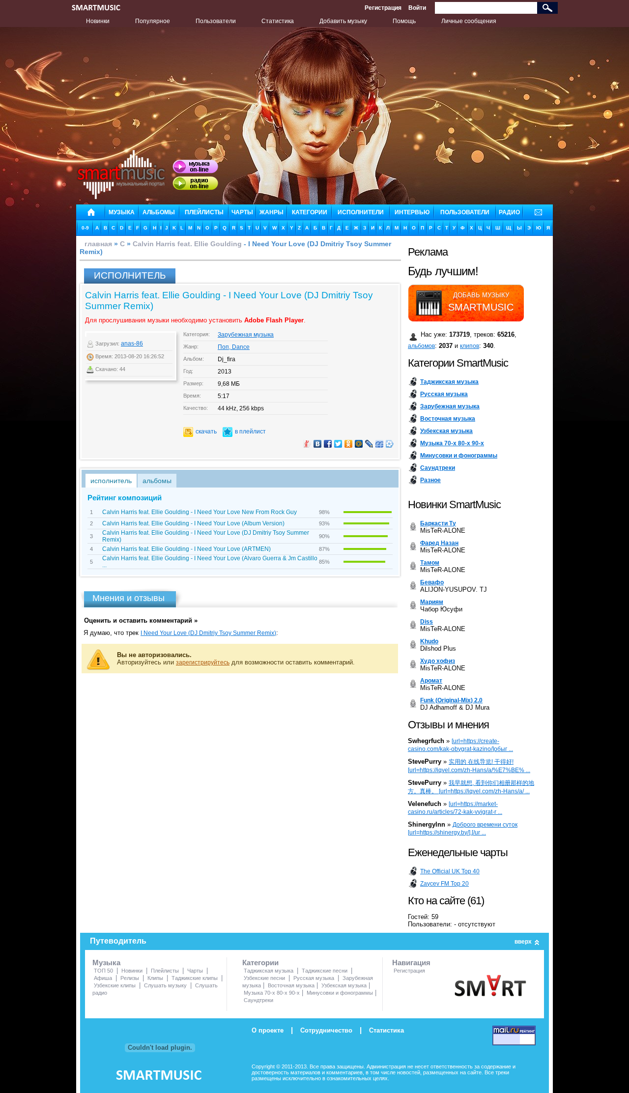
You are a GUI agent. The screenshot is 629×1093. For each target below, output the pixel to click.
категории (309, 212)
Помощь (404, 21)
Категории (260, 962)
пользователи (464, 212)
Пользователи (216, 21)
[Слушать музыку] (195, 166)
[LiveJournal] (369, 443)
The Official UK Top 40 (450, 871)
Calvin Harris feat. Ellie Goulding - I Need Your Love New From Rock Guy (199, 512)
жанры (271, 212)
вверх (523, 941)
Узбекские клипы (115, 985)
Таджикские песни (324, 971)
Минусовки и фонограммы (340, 993)
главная (98, 244)
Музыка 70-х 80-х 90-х (272, 993)
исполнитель (111, 481)
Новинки (98, 21)
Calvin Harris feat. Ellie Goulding (187, 244)
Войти (417, 7)
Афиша (103, 978)
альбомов (421, 346)
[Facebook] (328, 443)
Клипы (155, 978)
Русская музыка (313, 978)
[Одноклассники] (348, 443)
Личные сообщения (468, 21)
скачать (206, 431)
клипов (469, 346)
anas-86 (132, 343)
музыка (122, 212)
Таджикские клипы (195, 978)
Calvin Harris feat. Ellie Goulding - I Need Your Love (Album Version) (193, 523)
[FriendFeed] (379, 443)
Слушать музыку (165, 985)
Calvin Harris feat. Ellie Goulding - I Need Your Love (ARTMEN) (186, 549)
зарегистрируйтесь (202, 662)
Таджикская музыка (268, 971)
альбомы (159, 212)
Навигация (411, 962)
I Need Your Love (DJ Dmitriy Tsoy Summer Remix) (208, 633)
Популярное (152, 21)
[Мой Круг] (390, 443)
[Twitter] (338, 443)
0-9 (85, 227)
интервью (412, 212)
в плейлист (250, 431)
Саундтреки (258, 1000)
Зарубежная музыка (246, 334)
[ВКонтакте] (318, 443)
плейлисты (204, 212)
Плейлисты (165, 971)
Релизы (129, 978)
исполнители (361, 212)
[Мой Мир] (359, 443)
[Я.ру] (307, 443)
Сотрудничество (326, 1030)
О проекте (268, 1030)
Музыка (106, 962)
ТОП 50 (103, 971)
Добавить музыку (343, 21)
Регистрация (383, 7)
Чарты (195, 971)
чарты (242, 212)
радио (509, 212)
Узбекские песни (264, 978)
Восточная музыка (291, 985)
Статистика (277, 21)
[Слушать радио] (195, 183)
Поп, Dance (234, 347)
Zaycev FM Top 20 (444, 883)
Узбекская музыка (344, 985)
